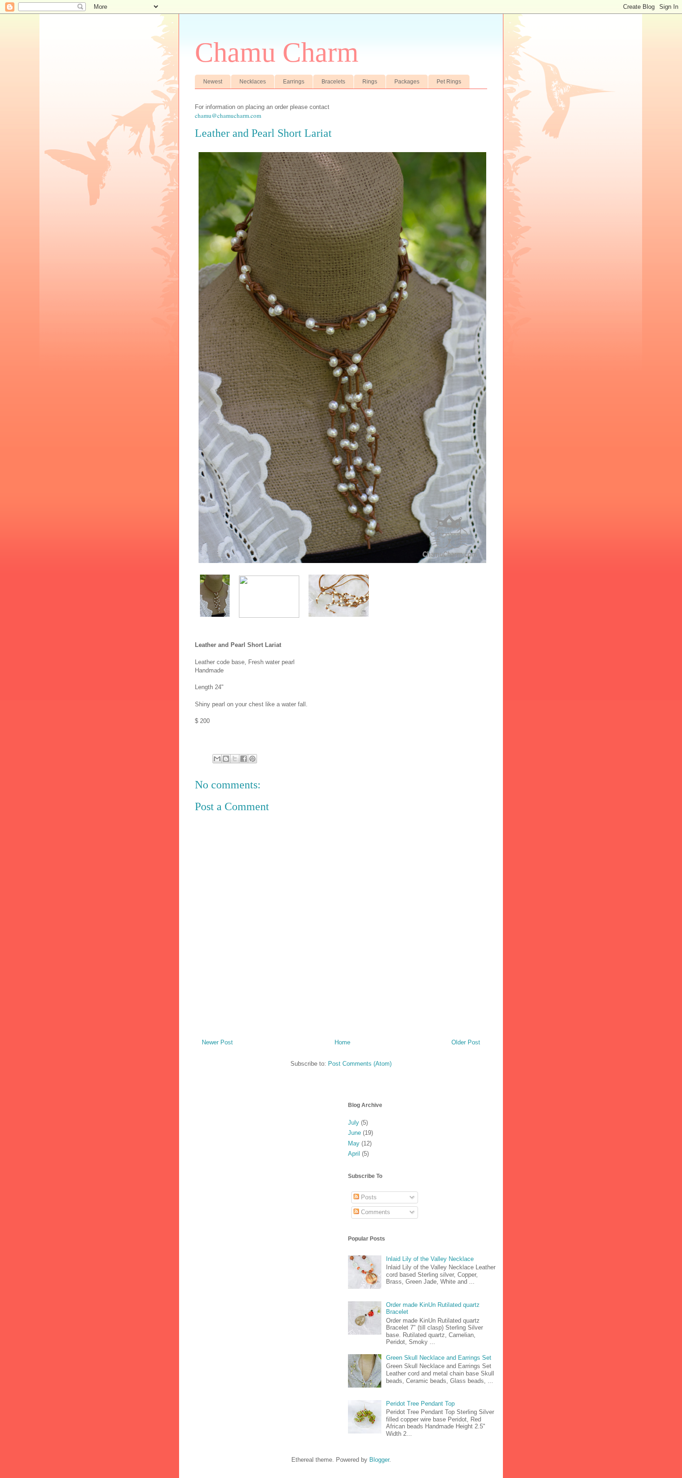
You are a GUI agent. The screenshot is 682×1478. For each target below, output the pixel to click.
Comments (374, 1212)
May (354, 1143)
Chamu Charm (277, 52)
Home (342, 1042)
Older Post (465, 1042)
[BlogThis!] (226, 758)
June (354, 1132)
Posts (368, 1197)
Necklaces (252, 81)
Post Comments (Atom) (360, 1063)
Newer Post (217, 1042)
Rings (369, 81)
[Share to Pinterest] (252, 758)
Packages (406, 81)
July (353, 1122)
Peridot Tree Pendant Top (420, 1403)
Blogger (379, 1459)
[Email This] (217, 758)
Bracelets (333, 81)
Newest (212, 81)
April (354, 1153)
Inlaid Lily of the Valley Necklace (430, 1258)
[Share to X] (234, 758)
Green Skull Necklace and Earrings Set (438, 1357)
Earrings (293, 81)
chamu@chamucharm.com (228, 115)
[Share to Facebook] (243, 758)
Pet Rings (449, 81)
